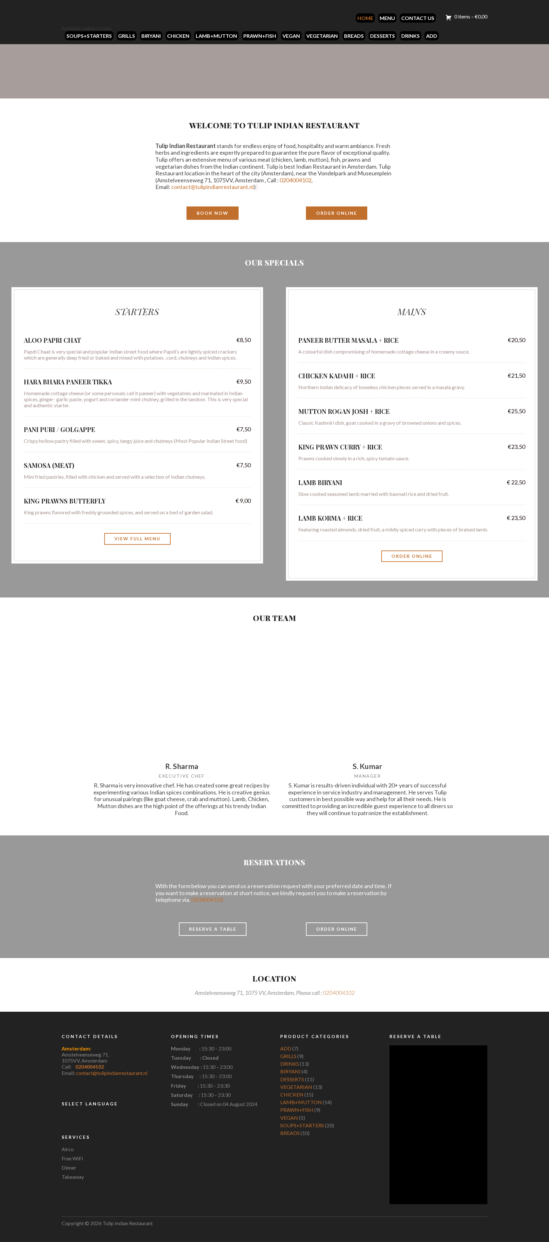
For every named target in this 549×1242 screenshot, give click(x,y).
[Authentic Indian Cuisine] (85, 13)
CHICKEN (178, 36)
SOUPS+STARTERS (89, 36)
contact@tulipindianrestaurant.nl (212, 186)
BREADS (354, 36)
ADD (431, 36)
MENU (387, 18)
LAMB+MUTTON (216, 36)
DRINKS (410, 36)
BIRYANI (151, 36)
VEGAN (291, 36)
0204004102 (295, 180)
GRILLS (126, 36)
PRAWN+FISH (259, 36)
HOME (365, 18)
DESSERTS (382, 36)
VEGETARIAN (322, 36)
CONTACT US (417, 18)
